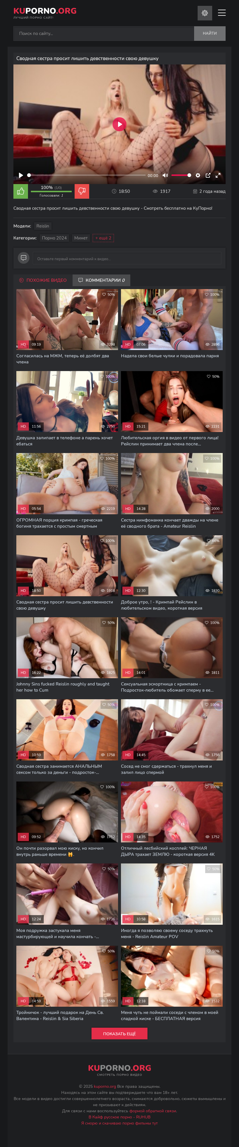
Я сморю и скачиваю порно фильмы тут (119, 1123)
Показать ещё (119, 1034)
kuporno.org (105, 1086)
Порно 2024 (54, 238)
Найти (210, 33)
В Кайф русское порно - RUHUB (119, 1117)
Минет (81, 238)
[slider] (86, 175)
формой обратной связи (152, 1111)
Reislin (42, 226)
